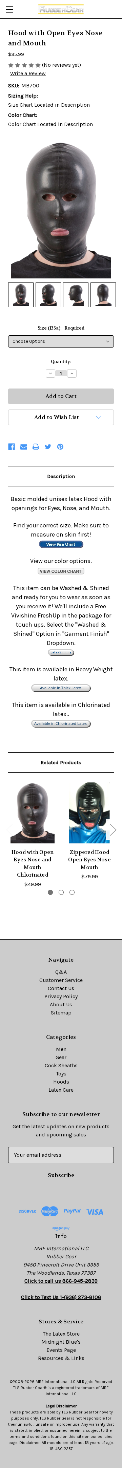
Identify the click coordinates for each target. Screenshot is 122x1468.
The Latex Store (61, 1333)
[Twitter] (48, 446)
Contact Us (61, 988)
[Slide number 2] (61, 892)
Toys (61, 1073)
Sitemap (61, 1012)
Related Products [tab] (61, 762)
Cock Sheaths (61, 1065)
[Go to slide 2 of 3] (113, 829)
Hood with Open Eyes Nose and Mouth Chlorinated (33, 864)
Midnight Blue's (61, 1342)
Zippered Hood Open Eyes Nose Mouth (89, 860)
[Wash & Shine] (61, 652)
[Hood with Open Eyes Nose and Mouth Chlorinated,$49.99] (32, 812)
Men (61, 1049)
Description (61, 476)
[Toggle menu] (9, 9)
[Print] (36, 446)
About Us (61, 1004)
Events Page (61, 1350)
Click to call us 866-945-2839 (61, 1281)
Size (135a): (61, 328)
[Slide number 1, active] (50, 892)
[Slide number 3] (72, 892)
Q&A (61, 972)
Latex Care (61, 1090)
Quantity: (61, 361)
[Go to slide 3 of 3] (9, 829)
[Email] (23, 446)
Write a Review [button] (28, 73)
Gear (61, 1057)
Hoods (61, 1081)
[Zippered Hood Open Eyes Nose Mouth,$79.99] (89, 812)
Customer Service (61, 980)
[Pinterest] (60, 446)
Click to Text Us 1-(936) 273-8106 (61, 1297)
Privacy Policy (61, 996)
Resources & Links (61, 1358)
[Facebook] (11, 446)
